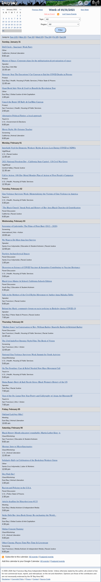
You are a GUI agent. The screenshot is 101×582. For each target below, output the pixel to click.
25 (6, 28)
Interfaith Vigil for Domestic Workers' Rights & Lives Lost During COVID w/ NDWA (39, 147)
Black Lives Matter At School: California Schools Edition (27, 281)
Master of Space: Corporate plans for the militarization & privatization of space (36, 60)
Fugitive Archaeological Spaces (16, 253)
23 (20, 25)
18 (6, 25)
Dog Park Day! (8, 473)
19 (9, 25)
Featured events (46, 557)
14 (15, 22)
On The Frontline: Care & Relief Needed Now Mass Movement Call (31, 368)
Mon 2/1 (22, 37)
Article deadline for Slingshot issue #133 (20, 501)
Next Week (85, 10)
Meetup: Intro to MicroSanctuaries (17, 446)
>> (20, 10)
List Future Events (69, 14)
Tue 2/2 (31, 37)
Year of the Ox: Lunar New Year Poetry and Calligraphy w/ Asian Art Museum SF (37, 395)
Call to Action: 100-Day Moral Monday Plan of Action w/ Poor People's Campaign (37, 175)
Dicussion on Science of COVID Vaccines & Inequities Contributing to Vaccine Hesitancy (41, 267)
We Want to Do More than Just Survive (19, 239)
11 (6, 22)
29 (17, 28)
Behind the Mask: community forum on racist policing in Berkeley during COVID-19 (39, 308)
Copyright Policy (17, 579)
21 (15, 25)
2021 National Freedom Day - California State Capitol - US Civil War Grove (35, 161)
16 (20, 22)
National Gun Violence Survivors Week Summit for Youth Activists (31, 354)
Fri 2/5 (55, 37)
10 (3, 22)
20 (12, 25)
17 (3, 25)
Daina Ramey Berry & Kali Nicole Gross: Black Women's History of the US (34, 381)
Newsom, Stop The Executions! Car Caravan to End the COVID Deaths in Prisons (37, 74)
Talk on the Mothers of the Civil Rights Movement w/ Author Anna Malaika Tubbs (37, 294)
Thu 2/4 (48, 37)
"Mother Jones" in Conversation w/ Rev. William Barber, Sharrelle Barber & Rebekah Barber (42, 327)
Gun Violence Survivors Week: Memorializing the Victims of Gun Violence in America (40, 193)
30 (20, 28)
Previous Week (37, 10)
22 (17, 25)
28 (15, 28)
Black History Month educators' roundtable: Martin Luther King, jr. (31, 432)
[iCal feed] (3, 557)
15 (17, 22)
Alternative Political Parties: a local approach (22, 115)
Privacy (28, 579)
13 (12, 22)
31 (3, 31)
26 (9, 28)
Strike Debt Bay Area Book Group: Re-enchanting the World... (29, 515)
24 (3, 28)
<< (3, 10)
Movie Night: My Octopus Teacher (17, 129)
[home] (23, 3)
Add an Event (49, 14)
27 (12, 28)
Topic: (41, 19)
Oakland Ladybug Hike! (12, 414)
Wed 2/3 (39, 37)
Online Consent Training (13, 528)
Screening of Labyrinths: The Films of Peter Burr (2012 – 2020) (29, 226)
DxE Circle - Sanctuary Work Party (17, 46)
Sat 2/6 (63, 37)
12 (9, 22)
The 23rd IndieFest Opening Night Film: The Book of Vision (28, 340)
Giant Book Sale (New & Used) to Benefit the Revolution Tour (29, 88)
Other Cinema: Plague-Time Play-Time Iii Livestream (25, 542)
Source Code (45, 579)
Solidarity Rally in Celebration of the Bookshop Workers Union (29, 460)
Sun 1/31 (14, 37)
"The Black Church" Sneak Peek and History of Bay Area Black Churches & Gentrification (41, 207)
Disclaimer (6, 579)
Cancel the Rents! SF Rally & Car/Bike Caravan (22, 101)
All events (33, 557)
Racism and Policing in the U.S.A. (16, 487)
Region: (44, 24)
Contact (36, 579)
